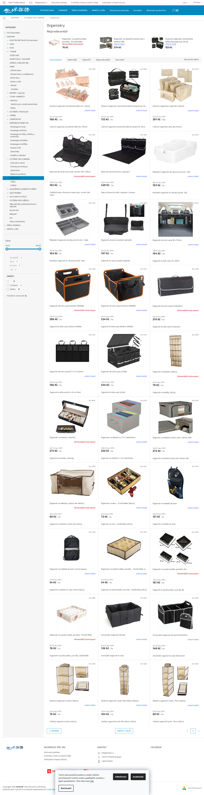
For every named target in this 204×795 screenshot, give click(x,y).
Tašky (12, 181)
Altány (13, 108)
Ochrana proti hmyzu (19, 166)
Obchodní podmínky (59, 2)
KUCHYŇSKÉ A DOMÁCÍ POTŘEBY (23, 189)
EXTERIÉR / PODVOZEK (19, 111)
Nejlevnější (72, 59)
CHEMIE (13, 115)
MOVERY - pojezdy (17, 93)
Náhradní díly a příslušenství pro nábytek (23, 205)
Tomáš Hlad (51, 789)
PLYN (12, 48)
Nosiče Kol (14, 210)
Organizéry (15, 178)
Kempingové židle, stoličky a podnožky (22, 135)
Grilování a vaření (17, 163)
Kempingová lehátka (18, 140)
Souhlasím (138, 776)
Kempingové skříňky (18, 144)
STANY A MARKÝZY (17, 96)
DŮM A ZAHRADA (13, 225)
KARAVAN (11, 36)
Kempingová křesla (18, 130)
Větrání (13, 85)
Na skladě (16, 257)
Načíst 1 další (124, 731)
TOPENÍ (13, 51)
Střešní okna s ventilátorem (22, 74)
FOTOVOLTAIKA (13, 33)
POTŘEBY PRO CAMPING (20, 159)
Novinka (15, 265)
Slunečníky (14, 151)
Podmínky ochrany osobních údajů (84, 2)
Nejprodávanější (103, 59)
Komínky (14, 89)
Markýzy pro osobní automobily (24, 104)
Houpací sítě (15, 147)
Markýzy (13, 100)
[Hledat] (173, 10)
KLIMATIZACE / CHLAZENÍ (20, 59)
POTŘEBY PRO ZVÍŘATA (19, 200)
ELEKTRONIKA (15, 193)
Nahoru (55, 731)
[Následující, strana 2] (193, 730)
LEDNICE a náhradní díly (19, 63)
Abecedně (120, 59)
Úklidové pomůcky (18, 174)
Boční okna (14, 78)
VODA (12, 44)
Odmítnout (120, 776)
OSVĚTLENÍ (14, 55)
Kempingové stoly (18, 126)
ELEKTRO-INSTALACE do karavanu (24, 40)
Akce (14, 261)
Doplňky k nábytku (18, 155)
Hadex (15, 289)
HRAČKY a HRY (13, 229)
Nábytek (13, 214)
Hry (11, 218)
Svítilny (13, 185)
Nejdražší (86, 59)
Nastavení (66, 788)
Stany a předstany (17, 221)
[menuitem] (47, 10)
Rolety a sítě (15, 81)
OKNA (12, 66)
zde (92, 781)
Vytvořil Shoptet (194, 788)
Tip (13, 269)
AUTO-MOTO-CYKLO (18, 196)
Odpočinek (15, 170)
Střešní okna (15, 70)
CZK (184, 3)
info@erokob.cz (108, 753)
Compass (16, 285)
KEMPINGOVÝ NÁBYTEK (19, 123)
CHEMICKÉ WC (15, 119)
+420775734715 (107, 761)
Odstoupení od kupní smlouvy (113, 2)
